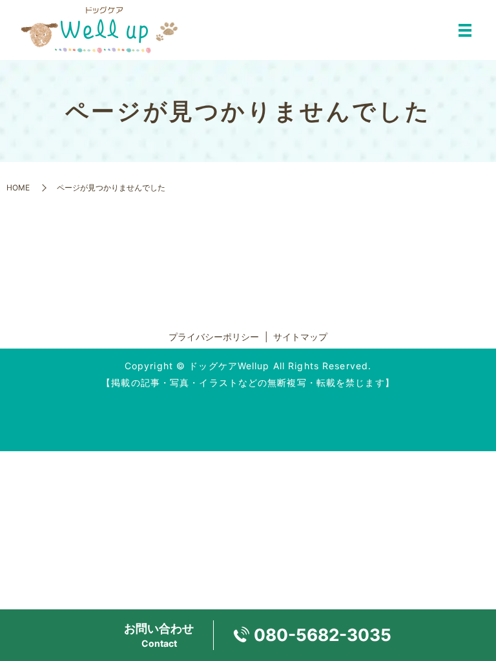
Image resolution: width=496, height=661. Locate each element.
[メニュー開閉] (465, 30)
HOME (18, 187)
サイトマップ (300, 336)
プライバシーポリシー (214, 336)
